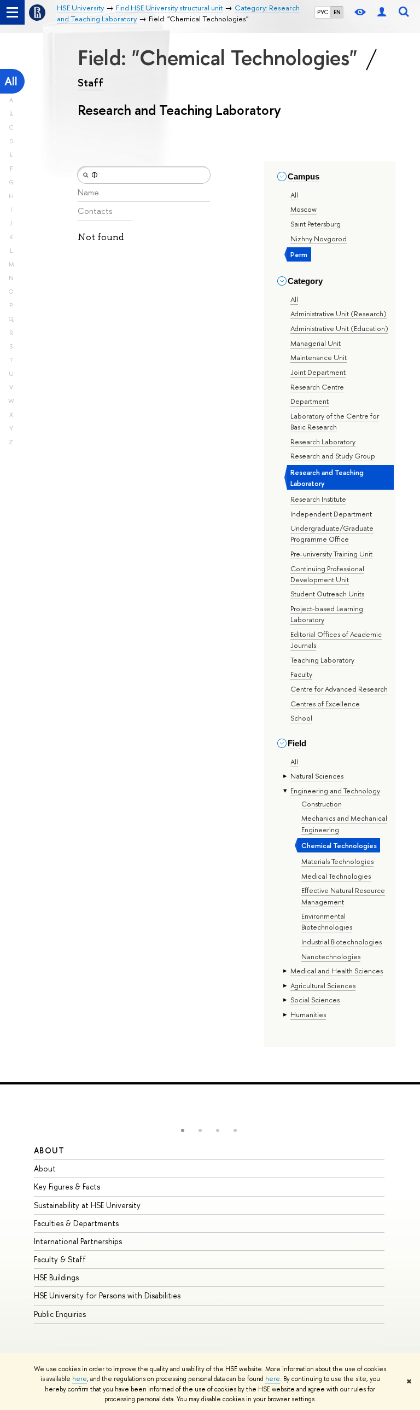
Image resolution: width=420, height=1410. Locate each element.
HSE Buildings (56, 1277)
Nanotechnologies (330, 956)
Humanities (308, 1014)
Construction (321, 804)
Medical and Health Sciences (336, 971)
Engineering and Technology (335, 791)
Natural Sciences (316, 776)
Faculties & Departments (76, 1223)
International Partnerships (78, 1241)
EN (337, 12)
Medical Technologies (336, 876)
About (49, 1150)
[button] (182, 1130)
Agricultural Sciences (322, 985)
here (79, 1378)
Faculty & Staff (60, 1259)
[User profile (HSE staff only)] (382, 12)
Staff (90, 83)
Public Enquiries (60, 1314)
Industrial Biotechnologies (341, 942)
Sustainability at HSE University (87, 1205)
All (11, 81)
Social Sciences (315, 1000)
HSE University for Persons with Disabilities (107, 1295)
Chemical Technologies (339, 845)
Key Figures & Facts (67, 1186)
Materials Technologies (337, 861)
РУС (322, 12)
